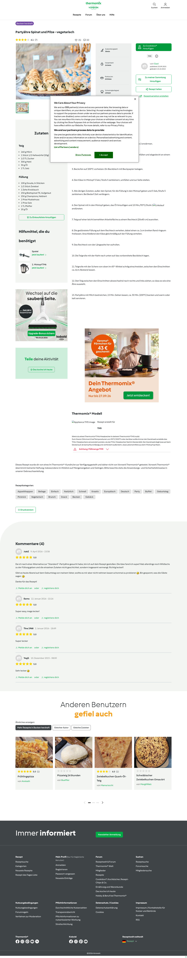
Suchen (139, 857)
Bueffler (65, 780)
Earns (26, 598)
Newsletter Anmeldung (109, 834)
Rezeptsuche (21, 861)
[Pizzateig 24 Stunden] (73, 752)
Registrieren (61, 869)
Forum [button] (88, 14)
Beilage (42, 491)
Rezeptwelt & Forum (106, 861)
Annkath (26, 781)
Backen (76, 497)
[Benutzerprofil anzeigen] (144, 66)
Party (137, 491)
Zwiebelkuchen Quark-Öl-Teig (111, 778)
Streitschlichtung (64, 924)
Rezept (19, 857)
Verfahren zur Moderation (28, 916)
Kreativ (95, 491)
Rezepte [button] (77, 14)
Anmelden (61, 865)
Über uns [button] (100, 14)
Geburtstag (162, 491)
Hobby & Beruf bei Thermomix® (111, 895)
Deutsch (125, 491)
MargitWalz (145, 784)
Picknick (22, 497)
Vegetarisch (37, 497)
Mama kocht (107, 785)
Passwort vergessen (65, 874)
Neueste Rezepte (23, 870)
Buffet (148, 491)
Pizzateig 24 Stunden (68, 775)
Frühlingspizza (26, 776)
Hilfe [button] (112, 14)
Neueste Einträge (64, 878)
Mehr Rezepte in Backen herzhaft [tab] (33, 727)
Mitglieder (101, 870)
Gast (156, 63)
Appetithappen (25, 491)
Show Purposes (83, 155)
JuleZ (26, 551)
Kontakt (140, 915)
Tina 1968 (28, 628)
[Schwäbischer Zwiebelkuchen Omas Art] (153, 752)
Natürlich (68, 491)
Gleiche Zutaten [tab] (81, 727)
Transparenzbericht (65, 912)
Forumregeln (21, 912)
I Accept (103, 155)
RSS (138, 919)
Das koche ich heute (106, 891)
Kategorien (20, 866)
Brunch (52, 497)
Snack (64, 497)
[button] (154, 5)
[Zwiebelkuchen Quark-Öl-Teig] (113, 752)
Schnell (82, 491)
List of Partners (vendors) (66, 147)
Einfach (55, 491)
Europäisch (109, 491)
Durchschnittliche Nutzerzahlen (71, 907)
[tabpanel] (93, 771)
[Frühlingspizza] (34, 752)
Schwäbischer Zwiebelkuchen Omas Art (150, 777)
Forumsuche (142, 866)
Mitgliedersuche (144, 870)
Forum (99, 857)
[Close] (135, 99)
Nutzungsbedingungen (26, 907)
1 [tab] (89, 802)
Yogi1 (26, 658)
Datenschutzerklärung (106, 907)
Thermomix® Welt (104, 866)
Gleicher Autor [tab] (61, 727)
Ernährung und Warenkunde (109, 887)
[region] (94, 129)
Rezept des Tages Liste (26, 875)
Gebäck (89, 497)
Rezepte (100, 875)
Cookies (100, 912)
